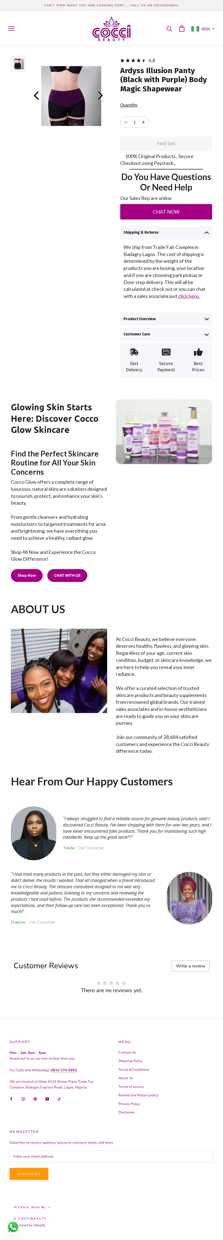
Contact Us (127, 1052)
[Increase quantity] (126, 122)
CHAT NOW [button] (166, 212)
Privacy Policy (129, 1104)
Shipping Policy (130, 1061)
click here (188, 296)
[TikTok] (59, 1099)
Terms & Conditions (133, 1069)
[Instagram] (23, 1099)
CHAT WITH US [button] (67, 575)
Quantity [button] (128, 105)
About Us (125, 1078)
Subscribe (29, 1174)
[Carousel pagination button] (18, 64)
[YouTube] (47, 1099)
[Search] (169, 28)
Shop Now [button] (27, 575)
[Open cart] (181, 28)
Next (100, 95)
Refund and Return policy (138, 1095)
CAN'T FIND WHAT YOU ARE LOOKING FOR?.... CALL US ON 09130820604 (111, 5)
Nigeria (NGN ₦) (30, 1207)
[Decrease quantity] (143, 122)
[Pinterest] (35, 1099)
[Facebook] (11, 1099)
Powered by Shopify (30, 1225)
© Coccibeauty (30, 1218)
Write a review (190, 966)
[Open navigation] (11, 28)
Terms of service (131, 1086)
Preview (36, 95)
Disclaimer (126, 1112)
